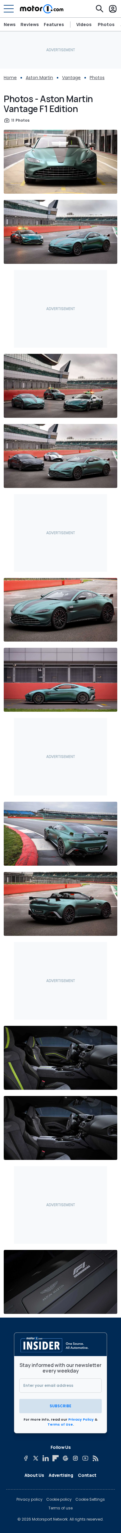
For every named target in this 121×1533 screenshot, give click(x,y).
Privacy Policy (81, 1419)
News (10, 24)
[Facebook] (26, 1458)
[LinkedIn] (46, 1458)
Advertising (61, 1475)
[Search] (99, 8)
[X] (36, 1458)
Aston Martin (39, 77)
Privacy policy (29, 1499)
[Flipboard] (55, 1458)
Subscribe (60, 1406)
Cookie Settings (90, 1499)
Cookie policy (59, 1499)
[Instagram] (75, 1458)
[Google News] (65, 1458)
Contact (87, 1475)
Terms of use (60, 1508)
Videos (84, 24)
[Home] (42, 8)
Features (54, 24)
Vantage (71, 77)
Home (10, 77)
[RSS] (95, 1458)
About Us (34, 1475)
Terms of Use (60, 1424)
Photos (106, 24)
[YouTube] (85, 1458)
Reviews (29, 24)
